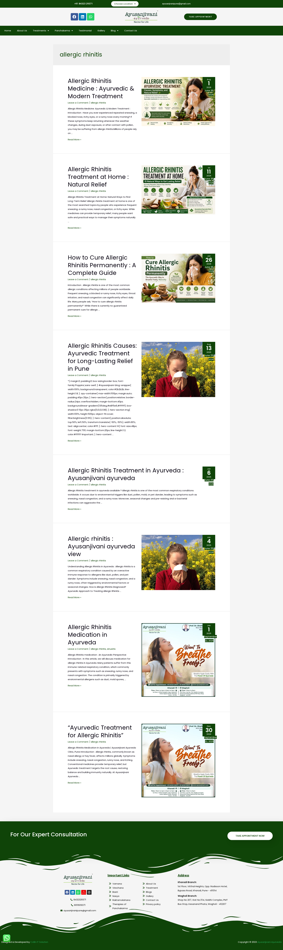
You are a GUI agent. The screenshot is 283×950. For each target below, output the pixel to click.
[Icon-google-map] (83, 892)
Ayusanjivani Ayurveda (269, 942)
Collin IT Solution (39, 942)
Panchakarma (62, 30)
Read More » (74, 139)
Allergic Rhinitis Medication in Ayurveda (90, 634)
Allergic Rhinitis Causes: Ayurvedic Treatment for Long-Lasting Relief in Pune (102, 357)
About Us (22, 30)
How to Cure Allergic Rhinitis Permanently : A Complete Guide (102, 265)
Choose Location (123, 3)
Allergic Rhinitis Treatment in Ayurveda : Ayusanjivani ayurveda (126, 474)
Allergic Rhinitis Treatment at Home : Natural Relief (98, 177)
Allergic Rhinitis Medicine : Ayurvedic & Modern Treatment (101, 88)
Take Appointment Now (250, 835)
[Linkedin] (82, 16)
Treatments (39, 30)
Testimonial (85, 30)
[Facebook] (74, 16)
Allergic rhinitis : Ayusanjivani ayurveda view (101, 546)
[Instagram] (89, 892)
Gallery (101, 30)
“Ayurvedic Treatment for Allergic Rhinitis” (100, 731)
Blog (113, 30)
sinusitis (111, 648)
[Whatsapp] (90, 16)
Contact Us (130, 30)
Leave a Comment (78, 102)
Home (7, 30)
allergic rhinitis (98, 102)
